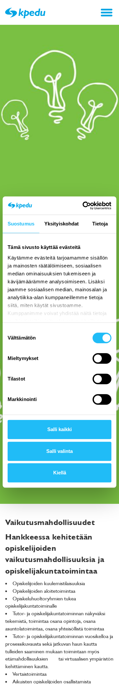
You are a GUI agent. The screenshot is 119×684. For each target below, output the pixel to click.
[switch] (102, 358)
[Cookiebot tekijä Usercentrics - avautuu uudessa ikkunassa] (84, 205)
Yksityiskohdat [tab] (61, 223)
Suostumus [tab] (21, 223)
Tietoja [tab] (100, 223)
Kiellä (59, 472)
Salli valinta (59, 451)
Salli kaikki (59, 429)
